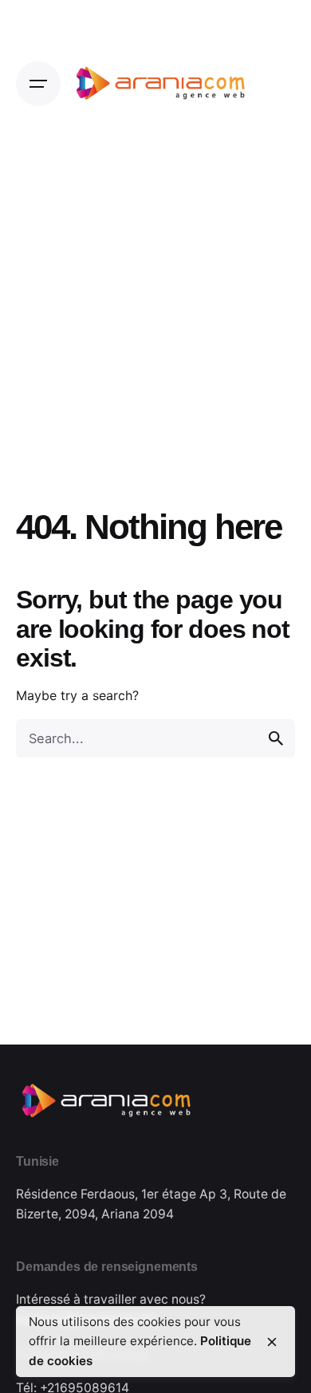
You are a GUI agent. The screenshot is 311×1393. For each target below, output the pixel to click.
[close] (272, 1342)
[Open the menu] (38, 83)
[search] (276, 738)
